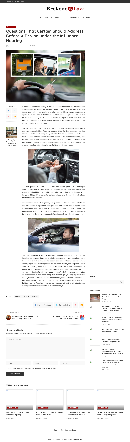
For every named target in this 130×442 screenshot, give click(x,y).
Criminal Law (11, 26)
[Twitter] (14, 110)
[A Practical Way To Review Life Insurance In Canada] (95, 331)
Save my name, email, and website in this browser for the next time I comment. (32, 368)
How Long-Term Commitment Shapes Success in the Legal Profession (112, 320)
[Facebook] (8, 110)
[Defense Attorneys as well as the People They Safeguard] (110, 399)
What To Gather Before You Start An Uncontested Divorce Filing (112, 297)
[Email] (14, 116)
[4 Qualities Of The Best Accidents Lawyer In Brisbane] (50, 399)
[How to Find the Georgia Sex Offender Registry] (19, 399)
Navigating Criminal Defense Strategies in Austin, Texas (11, 142)
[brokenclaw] (65, 8)
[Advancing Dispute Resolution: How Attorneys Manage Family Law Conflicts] (95, 352)
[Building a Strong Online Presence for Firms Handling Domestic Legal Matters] (95, 309)
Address (18, 296)
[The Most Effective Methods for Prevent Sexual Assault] (80, 399)
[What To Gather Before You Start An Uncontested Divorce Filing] (95, 298)
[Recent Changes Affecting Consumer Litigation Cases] (95, 342)
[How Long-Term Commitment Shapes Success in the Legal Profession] (95, 321)
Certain (27, 296)
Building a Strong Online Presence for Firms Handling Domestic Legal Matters (112, 308)
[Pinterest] (8, 116)
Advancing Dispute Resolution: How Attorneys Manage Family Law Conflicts (112, 351)
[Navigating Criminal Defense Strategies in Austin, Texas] (11, 132)
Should (35, 296)
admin (11, 46)
